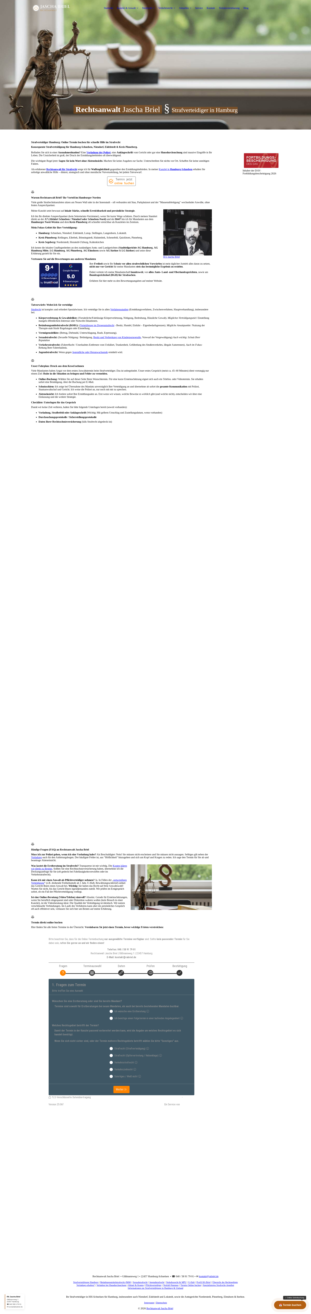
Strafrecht (147, 8)
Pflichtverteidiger (153, 1285)
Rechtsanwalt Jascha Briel (159, 1308)
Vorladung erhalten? (85, 1285)
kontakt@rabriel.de (209, 1276)
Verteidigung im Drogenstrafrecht (97, 325)
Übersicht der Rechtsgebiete (225, 1282)
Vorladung (36, 857)
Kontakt (211, 8)
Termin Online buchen (190, 1285)
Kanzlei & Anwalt (126, 8)
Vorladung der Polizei (98, 152)
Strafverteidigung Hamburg (85, 1282)
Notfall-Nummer (171, 1285)
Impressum (149, 1303)
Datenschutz (161, 1303)
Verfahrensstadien (119, 309)
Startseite (108, 8)
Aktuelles (184, 8)
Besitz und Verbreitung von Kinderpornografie (117, 337)
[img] (51, 8)
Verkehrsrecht (165, 8)
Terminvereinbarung (229, 8)
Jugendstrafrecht (156, 1282)
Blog (245, 8)
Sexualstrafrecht (140, 1282)
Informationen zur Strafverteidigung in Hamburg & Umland (155, 1288)
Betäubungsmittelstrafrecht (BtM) (115, 1282)
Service (199, 8)
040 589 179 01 (15, 1304)
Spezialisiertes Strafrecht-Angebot (218, 1285)
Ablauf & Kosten (136, 1285)
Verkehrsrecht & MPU (176, 1282)
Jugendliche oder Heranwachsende (90, 352)
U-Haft (191, 1282)
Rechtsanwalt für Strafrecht (61, 169)
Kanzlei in (175, 169)
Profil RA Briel (203, 1282)
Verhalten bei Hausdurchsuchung (111, 1285)
